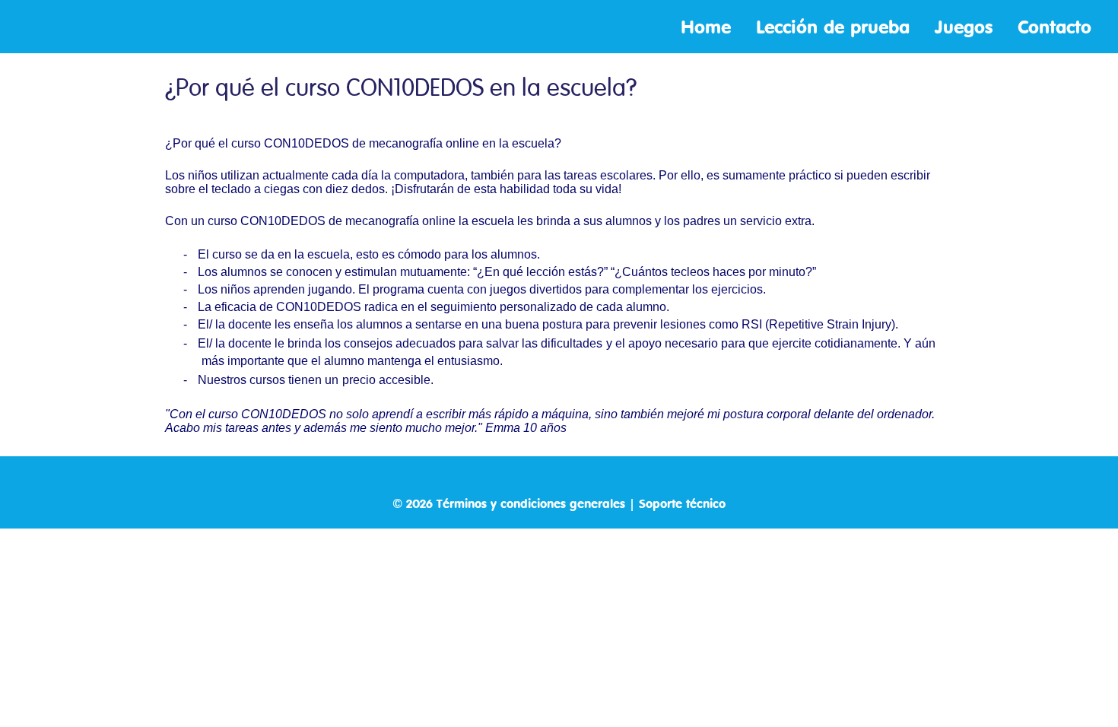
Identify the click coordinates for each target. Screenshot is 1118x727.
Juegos (967, 26)
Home (709, 26)
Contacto (1054, 26)
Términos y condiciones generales (531, 503)
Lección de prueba (836, 26)
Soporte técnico (682, 503)
